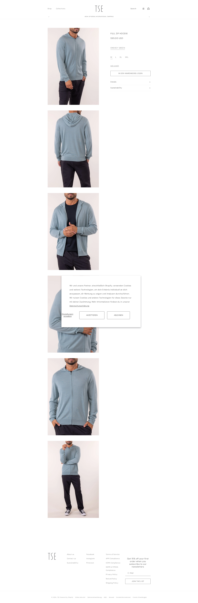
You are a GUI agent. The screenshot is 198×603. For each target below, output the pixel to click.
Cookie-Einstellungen (140, 597)
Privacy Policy (111, 574)
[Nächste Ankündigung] (149, 17)
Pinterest (90, 563)
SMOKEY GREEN (117, 48)
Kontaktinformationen (123, 597)
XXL (126, 57)
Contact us (71, 558)
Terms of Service (113, 554)
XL (121, 57)
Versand (111, 597)
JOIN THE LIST (138, 581)
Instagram (90, 558)
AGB (105, 597)
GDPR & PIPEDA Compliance (112, 568)
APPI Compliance (113, 558)
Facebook (90, 554)
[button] (50, 8)
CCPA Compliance (113, 563)
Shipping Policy (112, 583)
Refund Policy (111, 579)
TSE (58, 597)
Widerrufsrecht (80, 597)
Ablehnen (118, 315)
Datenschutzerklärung (79, 306)
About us (70, 554)
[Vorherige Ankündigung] (49, 17)
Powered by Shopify (66, 597)
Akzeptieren (92, 315)
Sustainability (72, 563)
